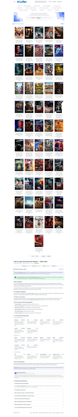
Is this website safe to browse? (19, 389)
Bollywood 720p (37, 5)
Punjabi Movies (19, 7)
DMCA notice (48, 273)
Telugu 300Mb (33, 10)
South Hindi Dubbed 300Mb (31, 7)
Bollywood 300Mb (27, 5)
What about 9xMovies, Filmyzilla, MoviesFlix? (22, 404)
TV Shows (49, 10)
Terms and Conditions (43, 412)
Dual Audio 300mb (47, 5)
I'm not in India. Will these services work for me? (23, 407)
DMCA (31, 412)
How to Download (56, 412)
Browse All (59, 1)
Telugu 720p (42, 10)
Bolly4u (15, 283)
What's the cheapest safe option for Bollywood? (23, 401)
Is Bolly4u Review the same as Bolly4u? (21, 383)
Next (49, 256)
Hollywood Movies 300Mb (56, 7)
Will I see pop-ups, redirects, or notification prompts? (24, 392)
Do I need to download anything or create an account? (24, 395)
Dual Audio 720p (57, 5)
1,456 (43, 256)
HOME (19, 5)
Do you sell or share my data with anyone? (22, 398)
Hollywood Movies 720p (23, 10)
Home (50, 1)
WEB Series (57, 10)
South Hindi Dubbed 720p (44, 7)
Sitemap (62, 412)
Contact (50, 412)
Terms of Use (42, 273)
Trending (54, 1)
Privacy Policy (35, 412)
